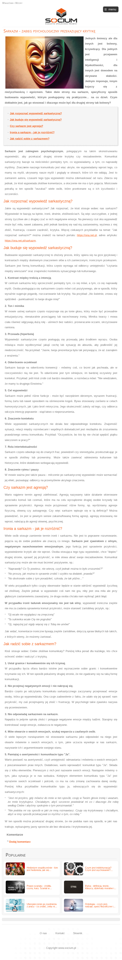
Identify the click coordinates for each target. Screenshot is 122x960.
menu (112, 9)
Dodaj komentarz (20, 841)
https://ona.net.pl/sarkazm (20, 240)
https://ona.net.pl (87, 235)
